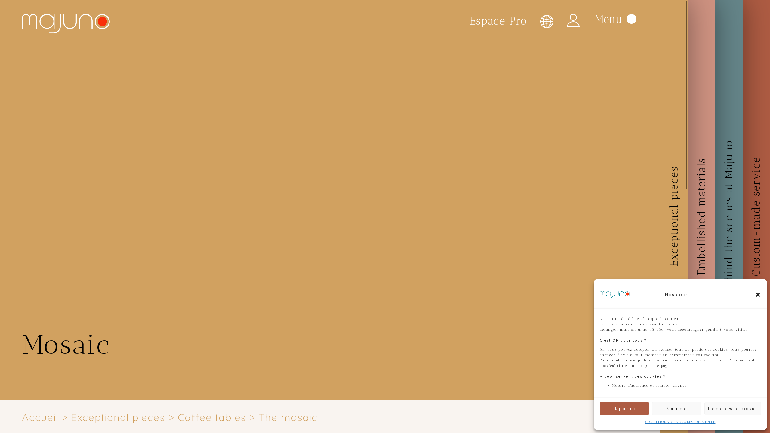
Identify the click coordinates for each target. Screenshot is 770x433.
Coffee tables (212, 417)
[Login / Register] (573, 20)
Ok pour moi (624, 408)
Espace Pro (498, 20)
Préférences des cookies (733, 408)
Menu (608, 18)
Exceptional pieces (118, 417)
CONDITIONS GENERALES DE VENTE (680, 422)
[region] (344, 216)
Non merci (677, 408)
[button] (758, 295)
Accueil (40, 417)
